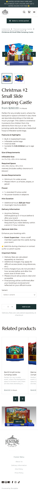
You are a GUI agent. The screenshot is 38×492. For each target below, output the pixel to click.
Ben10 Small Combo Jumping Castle (12, 373)
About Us (19, 462)
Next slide (22, 398)
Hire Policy (19, 469)
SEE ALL (19, 422)
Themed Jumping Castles (22, 29)
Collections (6, 29)
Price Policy (19, 473)
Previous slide (15, 398)
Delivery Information (19, 465)
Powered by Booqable (10, 488)
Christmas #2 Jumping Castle (13, 30)
